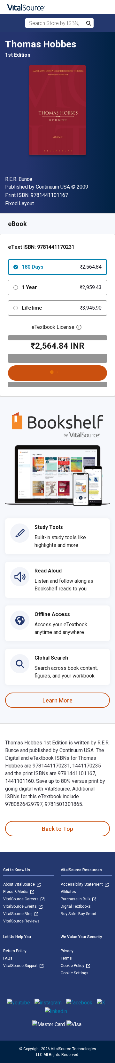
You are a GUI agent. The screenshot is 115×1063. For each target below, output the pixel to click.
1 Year (62, 287)
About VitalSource (19, 884)
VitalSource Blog (18, 914)
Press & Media (16, 891)
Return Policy (15, 951)
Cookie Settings (74, 973)
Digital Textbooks (76, 906)
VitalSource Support (21, 965)
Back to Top (57, 828)
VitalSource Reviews (21, 921)
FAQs (7, 958)
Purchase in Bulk (76, 899)
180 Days (62, 267)
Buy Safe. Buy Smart (78, 914)
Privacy (67, 951)
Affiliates (68, 891)
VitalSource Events (20, 906)
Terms (66, 958)
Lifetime (62, 308)
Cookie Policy (73, 965)
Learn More (57, 700)
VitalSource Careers (21, 899)
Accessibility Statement (82, 884)
